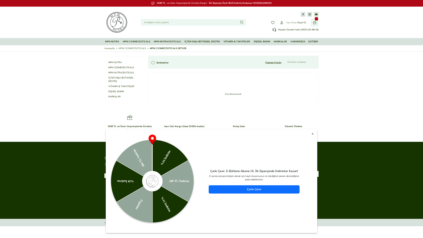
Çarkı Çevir (254, 189)
